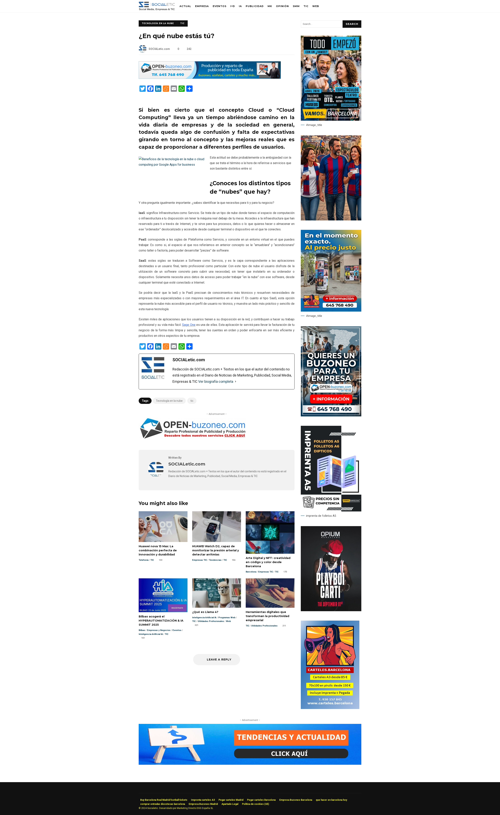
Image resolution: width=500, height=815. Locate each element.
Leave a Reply (218, 659)
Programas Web (226, 617)
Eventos (219, 6)
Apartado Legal (229, 804)
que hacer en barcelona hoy (331, 800)
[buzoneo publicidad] (210, 78)
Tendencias (215, 560)
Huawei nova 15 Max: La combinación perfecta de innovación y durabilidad (163, 526)
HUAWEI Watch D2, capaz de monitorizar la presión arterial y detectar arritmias (216, 526)
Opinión (282, 6)
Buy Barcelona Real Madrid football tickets (163, 800)
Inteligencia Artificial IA (151, 634)
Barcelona (251, 572)
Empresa (202, 6)
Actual (185, 6)
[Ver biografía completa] (235, 381)
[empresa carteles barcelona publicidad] (330, 708)
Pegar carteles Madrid (231, 800)
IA (240, 6)
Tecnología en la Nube (158, 23)
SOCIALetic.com (159, 48)
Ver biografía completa (215, 381)
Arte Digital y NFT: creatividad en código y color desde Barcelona (270, 532)
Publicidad (255, 6)
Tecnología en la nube (169, 400)
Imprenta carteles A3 (203, 800)
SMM (296, 6)
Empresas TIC (199, 560)
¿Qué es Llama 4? (216, 592)
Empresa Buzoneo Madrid (203, 804)
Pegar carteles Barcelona (261, 800)
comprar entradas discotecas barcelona (162, 804)
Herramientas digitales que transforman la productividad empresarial (270, 592)
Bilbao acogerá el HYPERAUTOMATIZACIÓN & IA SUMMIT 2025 (163, 595)
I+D (232, 6)
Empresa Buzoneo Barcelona (295, 800)
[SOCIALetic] (157, 7)
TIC (306, 6)
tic (191, 400)
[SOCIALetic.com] (156, 476)
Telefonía (143, 560)
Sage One (188, 325)
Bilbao (142, 630)
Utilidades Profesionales (211, 621)
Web (315, 6)
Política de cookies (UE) (255, 804)
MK (270, 6)
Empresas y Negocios (159, 630)
